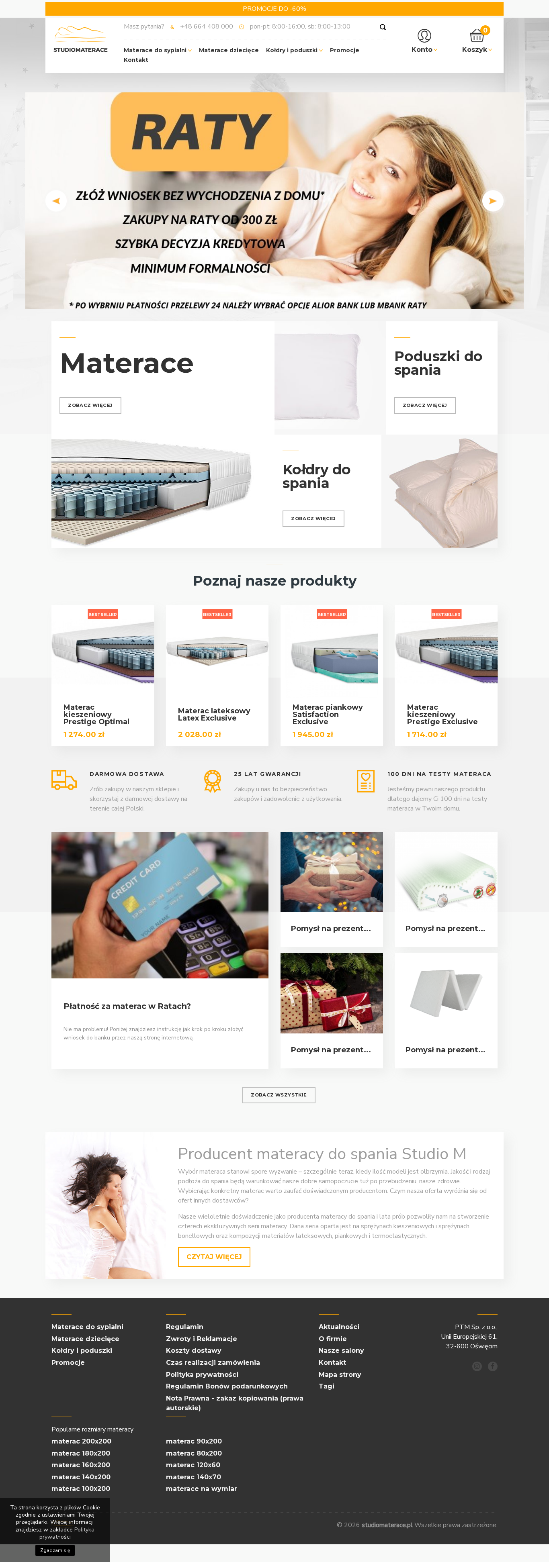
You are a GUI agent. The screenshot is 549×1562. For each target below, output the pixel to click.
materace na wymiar (201, 1489)
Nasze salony (341, 1350)
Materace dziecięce (229, 50)
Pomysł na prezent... (331, 928)
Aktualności (339, 1327)
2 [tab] (274, 299)
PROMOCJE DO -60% (274, 8)
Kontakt (136, 60)
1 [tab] (262, 299)
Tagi (326, 1386)
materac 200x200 (81, 1441)
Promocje (344, 50)
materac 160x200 (80, 1465)
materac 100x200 (80, 1489)
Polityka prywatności (202, 1374)
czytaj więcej (214, 1257)
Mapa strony (340, 1374)
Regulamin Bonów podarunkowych (227, 1386)
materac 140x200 (81, 1477)
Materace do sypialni (156, 50)
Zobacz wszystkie (279, 1095)
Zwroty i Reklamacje (201, 1339)
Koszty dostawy (193, 1350)
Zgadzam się (55, 1550)
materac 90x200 (194, 1441)
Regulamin (184, 1327)
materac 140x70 (193, 1477)
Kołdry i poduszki (292, 50)
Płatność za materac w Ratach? (127, 1006)
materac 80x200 (194, 1453)
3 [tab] (287, 299)
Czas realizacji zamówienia (213, 1362)
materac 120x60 (193, 1465)
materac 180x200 (80, 1453)
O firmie (333, 1339)
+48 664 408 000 (206, 26)
